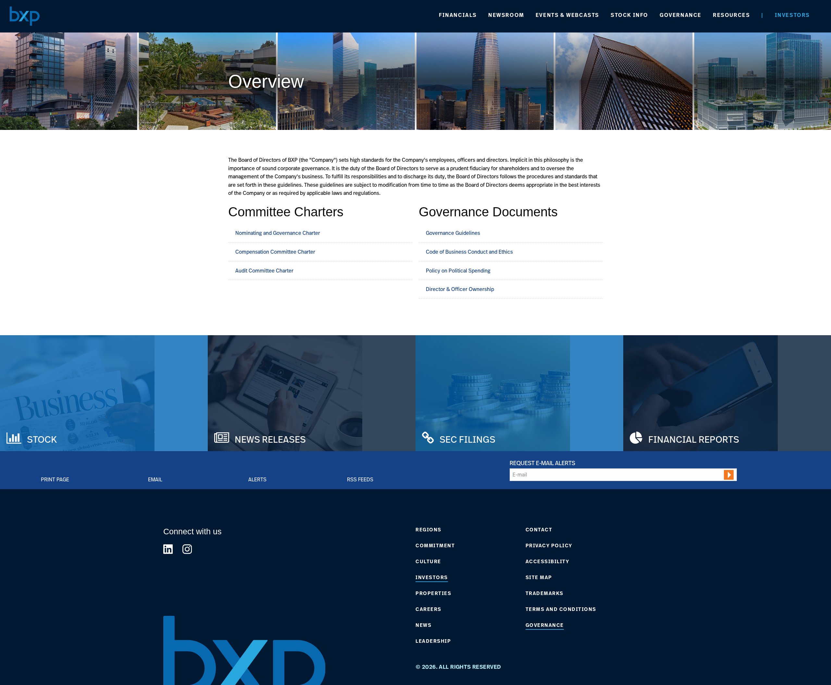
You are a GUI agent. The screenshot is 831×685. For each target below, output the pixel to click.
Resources (731, 15)
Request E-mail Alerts (542, 463)
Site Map (539, 577)
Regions (428, 529)
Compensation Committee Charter (275, 251)
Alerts (257, 479)
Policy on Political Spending (459, 270)
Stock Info (629, 15)
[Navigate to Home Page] (25, 16)
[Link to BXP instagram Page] (187, 549)
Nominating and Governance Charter (277, 232)
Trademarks (545, 593)
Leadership (433, 641)
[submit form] (729, 475)
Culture (428, 561)
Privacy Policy (549, 545)
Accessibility (547, 561)
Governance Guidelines (454, 232)
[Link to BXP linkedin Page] (168, 549)
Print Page (55, 479)
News (423, 625)
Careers (428, 609)
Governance (680, 15)
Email (155, 479)
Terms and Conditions (561, 609)
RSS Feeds (360, 479)
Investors (792, 15)
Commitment (435, 545)
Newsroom (506, 15)
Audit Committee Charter (264, 270)
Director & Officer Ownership (461, 289)
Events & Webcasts (567, 15)
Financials (458, 15)
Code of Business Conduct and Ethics (470, 251)
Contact (539, 529)
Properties (433, 593)
